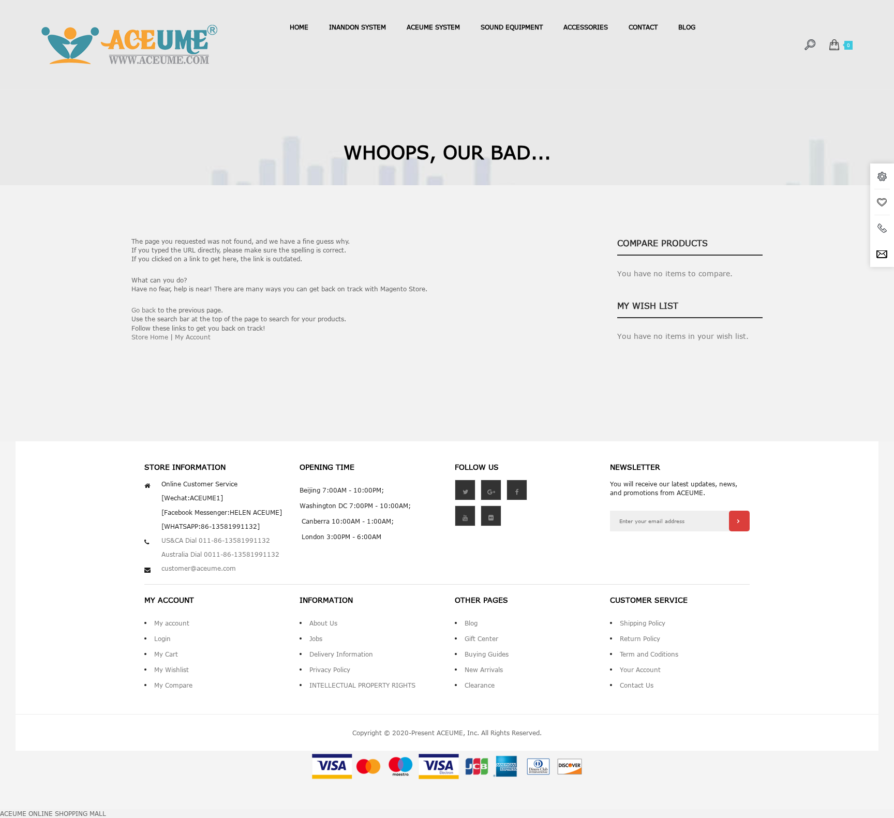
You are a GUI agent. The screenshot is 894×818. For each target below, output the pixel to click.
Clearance (480, 685)
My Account (193, 336)
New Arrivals (484, 669)
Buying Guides (487, 654)
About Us (323, 623)
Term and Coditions (649, 654)
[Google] (491, 490)
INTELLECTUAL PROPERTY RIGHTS (362, 685)
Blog (471, 623)
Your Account (640, 669)
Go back (143, 310)
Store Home (149, 336)
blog (686, 27)
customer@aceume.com (198, 568)
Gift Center (481, 638)
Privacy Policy (329, 669)
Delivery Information (341, 654)
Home (299, 27)
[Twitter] (465, 490)
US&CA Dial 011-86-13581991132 (215, 540)
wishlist (882, 202)
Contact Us (636, 685)
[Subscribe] (739, 521)
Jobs (315, 638)
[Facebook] (516, 490)
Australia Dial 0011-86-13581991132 (220, 554)
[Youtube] (465, 515)
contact (643, 27)
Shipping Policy (642, 623)
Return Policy (640, 638)
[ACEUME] (129, 45)
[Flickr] (491, 515)
